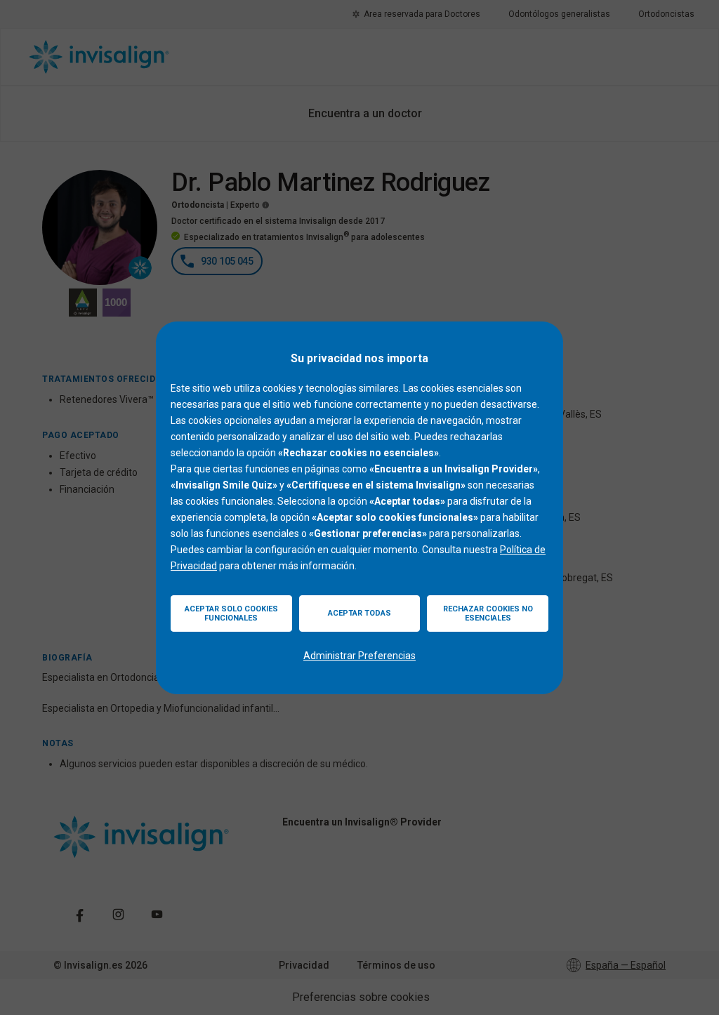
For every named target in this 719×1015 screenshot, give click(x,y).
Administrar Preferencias (359, 655)
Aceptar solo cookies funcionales (231, 613)
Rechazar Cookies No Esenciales (488, 613)
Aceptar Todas (359, 613)
